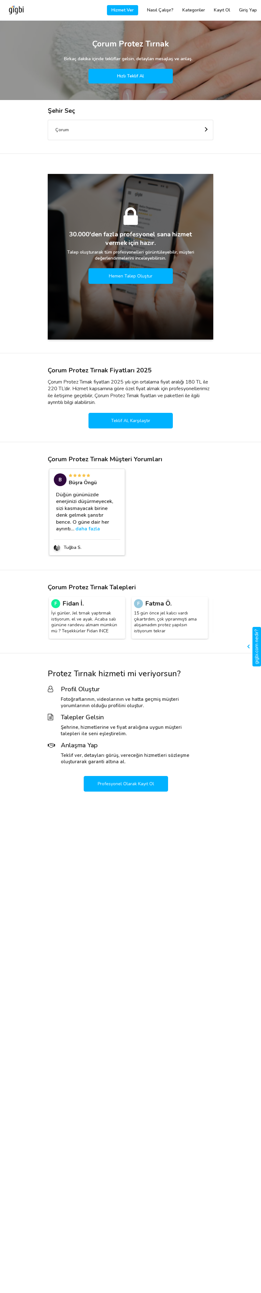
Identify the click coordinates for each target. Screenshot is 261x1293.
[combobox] (130, 130)
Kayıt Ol (222, 10)
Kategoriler (193, 10)
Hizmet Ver (122, 10)
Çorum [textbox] (62, 130)
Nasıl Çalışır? (160, 10)
